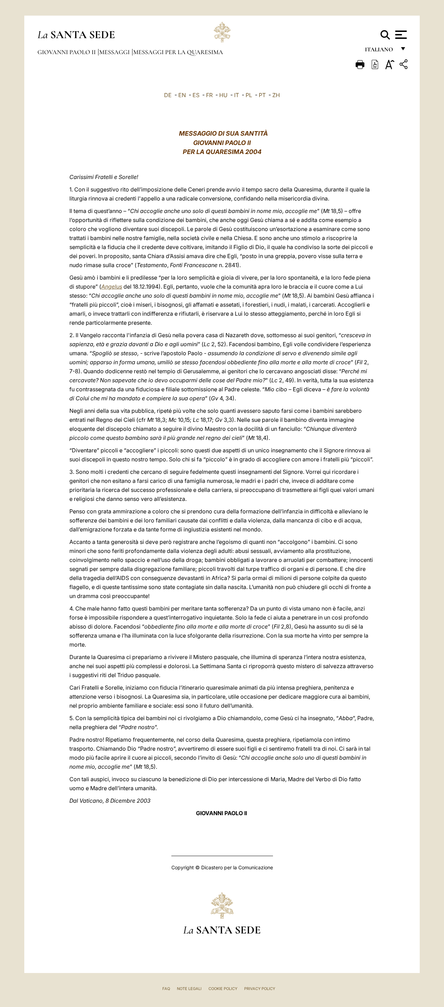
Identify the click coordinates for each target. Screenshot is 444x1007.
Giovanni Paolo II (67, 52)
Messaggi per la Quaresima (178, 52)
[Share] (404, 65)
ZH (276, 95)
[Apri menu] (400, 35)
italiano (380, 51)
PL (249, 95)
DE (168, 95)
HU (223, 95)
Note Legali (189, 988)
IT (236, 95)
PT (262, 95)
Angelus (111, 286)
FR (209, 95)
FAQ (166, 988)
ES (196, 95)
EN (182, 95)
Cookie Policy (222, 988)
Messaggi (115, 52)
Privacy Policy (259, 988)
